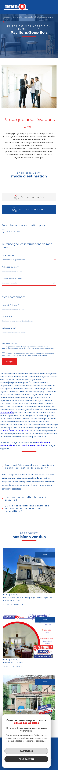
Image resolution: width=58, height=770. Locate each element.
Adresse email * (9, 328)
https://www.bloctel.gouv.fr (15, 430)
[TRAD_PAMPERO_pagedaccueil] (16, 9)
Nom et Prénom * (10, 305)
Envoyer (9, 361)
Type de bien (8, 255)
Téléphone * (8, 317)
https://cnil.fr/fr (6, 412)
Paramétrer (26, 750)
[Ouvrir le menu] (54, 7)
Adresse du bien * (10, 267)
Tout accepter (26, 759)
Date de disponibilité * (12, 279)
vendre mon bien (13, 231)
